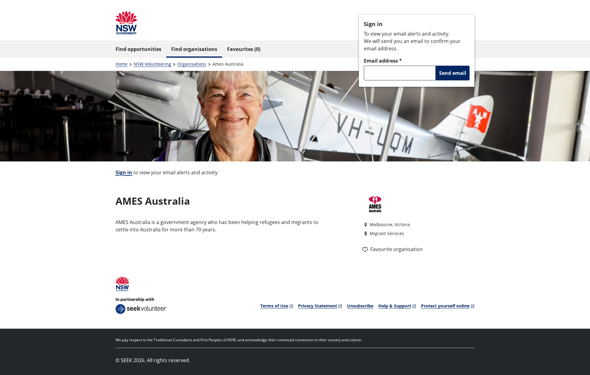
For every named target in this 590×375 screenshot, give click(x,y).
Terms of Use (274, 306)
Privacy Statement (317, 306)
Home (122, 64)
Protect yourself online (445, 306)
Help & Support (394, 306)
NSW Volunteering (152, 64)
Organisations (191, 64)
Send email (452, 73)
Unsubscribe (360, 306)
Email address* (383, 60)
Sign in (124, 172)
